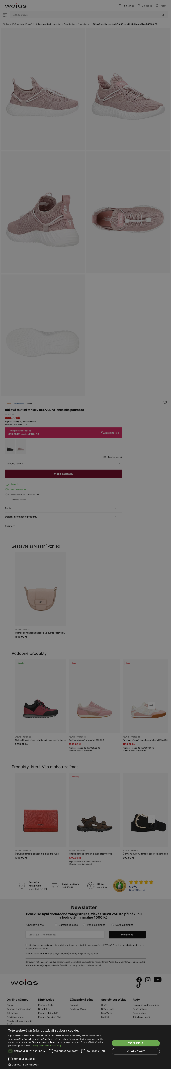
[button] (58, 1064)
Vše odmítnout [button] (136, 1051)
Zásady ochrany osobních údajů (46, 1045)
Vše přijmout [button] (135, 1043)
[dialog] (85, 534)
